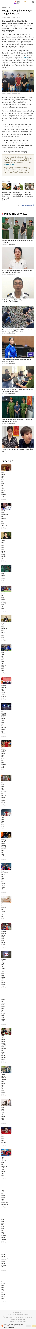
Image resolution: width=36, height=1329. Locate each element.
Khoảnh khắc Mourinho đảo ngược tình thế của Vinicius (4, 518)
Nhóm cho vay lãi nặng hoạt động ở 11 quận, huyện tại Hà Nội (6, 196)
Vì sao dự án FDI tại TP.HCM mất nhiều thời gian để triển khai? (3, 1083)
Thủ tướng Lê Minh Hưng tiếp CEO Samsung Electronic (4, 1197)
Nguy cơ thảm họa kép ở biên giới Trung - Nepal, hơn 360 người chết (3, 1010)
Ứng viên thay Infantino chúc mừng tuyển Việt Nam (4, 630)
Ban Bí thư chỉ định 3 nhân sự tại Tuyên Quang (3, 691)
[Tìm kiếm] (33, 2)
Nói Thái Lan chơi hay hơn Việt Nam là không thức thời (3, 661)
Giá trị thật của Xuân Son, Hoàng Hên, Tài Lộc (3, 601)
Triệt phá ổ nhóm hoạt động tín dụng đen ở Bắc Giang (29, 196)
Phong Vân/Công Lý (26, 205)
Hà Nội (25, 58)
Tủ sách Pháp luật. (9, 164)
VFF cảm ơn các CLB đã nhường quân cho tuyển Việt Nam (4, 1166)
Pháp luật (6, 7)
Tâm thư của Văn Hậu (2, 821)
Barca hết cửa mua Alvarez (3, 1138)
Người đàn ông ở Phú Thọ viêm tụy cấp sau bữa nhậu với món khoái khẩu (3, 971)
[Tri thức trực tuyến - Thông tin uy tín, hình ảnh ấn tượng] (21, 2)
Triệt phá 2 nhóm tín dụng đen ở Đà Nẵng (18, 194)
